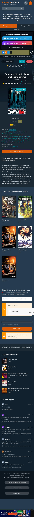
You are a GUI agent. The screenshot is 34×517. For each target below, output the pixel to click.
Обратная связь (17, 488)
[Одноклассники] (6, 52)
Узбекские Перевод (16, 134)
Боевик (10, 132)
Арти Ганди (21, 142)
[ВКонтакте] (3, 52)
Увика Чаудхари (20, 140)
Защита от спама (13, 305)
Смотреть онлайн (17, 151)
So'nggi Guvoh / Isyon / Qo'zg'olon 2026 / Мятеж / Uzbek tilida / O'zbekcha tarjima (18, 434)
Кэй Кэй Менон (20, 136)
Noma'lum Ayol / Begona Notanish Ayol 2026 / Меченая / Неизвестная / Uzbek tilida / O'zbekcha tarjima (18, 421)
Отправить (17, 329)
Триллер (16, 132)
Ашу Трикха (12, 129)
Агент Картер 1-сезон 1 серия (12, 467)
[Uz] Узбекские (13, 146)
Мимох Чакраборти (12, 138)
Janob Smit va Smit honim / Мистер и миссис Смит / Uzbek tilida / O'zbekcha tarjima (18, 456)
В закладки (8, 61)
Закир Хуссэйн (23, 138)
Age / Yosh (17, 493)
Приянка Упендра (11, 142)
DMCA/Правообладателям (17, 482)
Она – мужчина (8, 409)
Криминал (23, 132)
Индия (14, 118)
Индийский (5, 134)
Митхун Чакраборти (8, 140)
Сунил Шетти (11, 136)
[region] (17, 40)
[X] (11, 52)
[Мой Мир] (8, 52)
